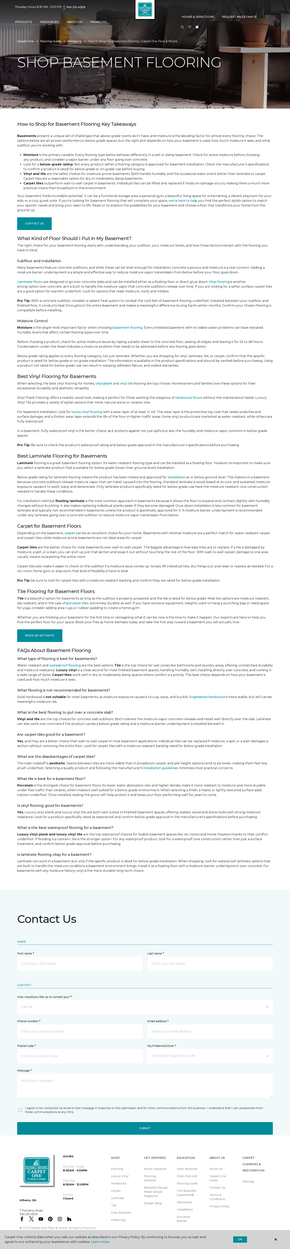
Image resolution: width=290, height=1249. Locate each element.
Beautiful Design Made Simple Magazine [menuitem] (156, 1192)
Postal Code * (26, 1045)
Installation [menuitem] (185, 1209)
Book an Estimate (39, 635)
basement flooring (127, 327)
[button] (182, 27)
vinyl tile (126, 383)
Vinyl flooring (219, 282)
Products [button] (23, 22)
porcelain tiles (77, 603)
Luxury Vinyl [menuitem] (120, 1176)
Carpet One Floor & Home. (49, 1228)
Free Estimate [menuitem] (121, 1212)
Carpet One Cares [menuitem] (218, 1178)
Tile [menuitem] (113, 1205)
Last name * (155, 953)
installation (176, 477)
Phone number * (28, 1021)
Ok (240, 1239)
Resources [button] (49, 22)
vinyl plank (103, 383)
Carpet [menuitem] (116, 1191)
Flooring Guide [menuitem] (187, 1183)
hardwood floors (188, 398)
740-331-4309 (75, 7)
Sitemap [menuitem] (248, 1181)
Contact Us (34, 223)
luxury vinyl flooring (87, 412)
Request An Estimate (239, 17)
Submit (145, 1128)
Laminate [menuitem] (117, 1198)
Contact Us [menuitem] (217, 1187)
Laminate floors (30, 282)
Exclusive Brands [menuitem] (183, 1219)
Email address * (157, 1021)
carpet (70, 533)
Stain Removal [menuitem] (187, 1169)
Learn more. (100, 1242)
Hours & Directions (198, 17)
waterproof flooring (65, 665)
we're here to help (183, 201)
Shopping (74, 41)
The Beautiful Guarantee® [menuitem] (186, 1193)
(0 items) (197, 27)
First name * (25, 953)
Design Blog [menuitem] (153, 1203)
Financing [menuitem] (98, 22)
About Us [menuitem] (216, 1169)
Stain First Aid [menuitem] (187, 1176)
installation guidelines (160, 768)
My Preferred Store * (161, 1045)
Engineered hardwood (207, 697)
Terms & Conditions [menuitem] (217, 1197)
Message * (24, 1070)
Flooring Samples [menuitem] (150, 1178)
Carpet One (25, 41)
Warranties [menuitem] (184, 1202)
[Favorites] (190, 27)
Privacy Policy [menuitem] (219, 1206)
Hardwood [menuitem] (118, 1183)
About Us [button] (74, 22)
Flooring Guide (50, 41)
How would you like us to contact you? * (44, 997)
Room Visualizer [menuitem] (155, 1169)
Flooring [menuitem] (117, 1169)
